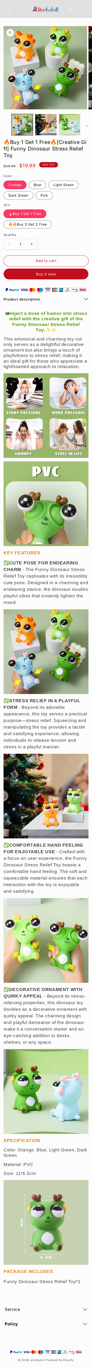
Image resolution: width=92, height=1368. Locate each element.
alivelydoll (38, 1360)
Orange (14, 185)
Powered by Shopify (60, 1360)
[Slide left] (5, 126)
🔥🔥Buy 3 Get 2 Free (27, 224)
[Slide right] (87, 126)
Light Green (63, 185)
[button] (9, 9)
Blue (37, 185)
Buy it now (46, 274)
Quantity (10, 235)
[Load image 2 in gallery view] (45, 124)
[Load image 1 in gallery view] (22, 124)
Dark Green (18, 195)
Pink (44, 195)
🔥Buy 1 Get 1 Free (24, 214)
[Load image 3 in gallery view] (69, 124)
